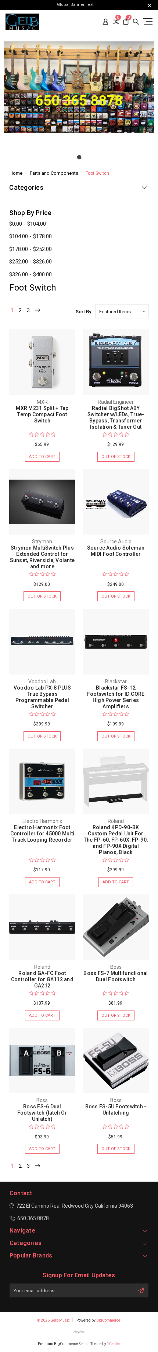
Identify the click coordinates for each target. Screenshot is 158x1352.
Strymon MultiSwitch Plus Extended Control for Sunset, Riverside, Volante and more (42, 557)
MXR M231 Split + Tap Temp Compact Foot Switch (42, 414)
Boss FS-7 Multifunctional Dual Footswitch (115, 976)
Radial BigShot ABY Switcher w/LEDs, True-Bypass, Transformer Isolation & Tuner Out (115, 417)
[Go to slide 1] (79, 157)
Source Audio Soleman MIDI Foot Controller (116, 551)
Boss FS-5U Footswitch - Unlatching (116, 1110)
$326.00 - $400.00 (30, 274)
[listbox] (122, 311)
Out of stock (115, 456)
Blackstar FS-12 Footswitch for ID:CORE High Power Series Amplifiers (116, 697)
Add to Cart (42, 456)
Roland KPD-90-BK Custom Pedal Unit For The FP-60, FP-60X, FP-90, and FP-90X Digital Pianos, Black (116, 839)
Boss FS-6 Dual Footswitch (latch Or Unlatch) (42, 1113)
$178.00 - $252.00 (30, 249)
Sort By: (84, 311)
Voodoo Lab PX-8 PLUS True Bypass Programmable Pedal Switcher (42, 697)
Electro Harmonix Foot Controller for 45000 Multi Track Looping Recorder (42, 833)
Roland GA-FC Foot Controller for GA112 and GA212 (42, 979)
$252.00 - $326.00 (30, 261)
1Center (113, 1344)
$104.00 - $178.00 (30, 236)
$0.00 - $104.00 (27, 224)
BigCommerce (108, 1320)
